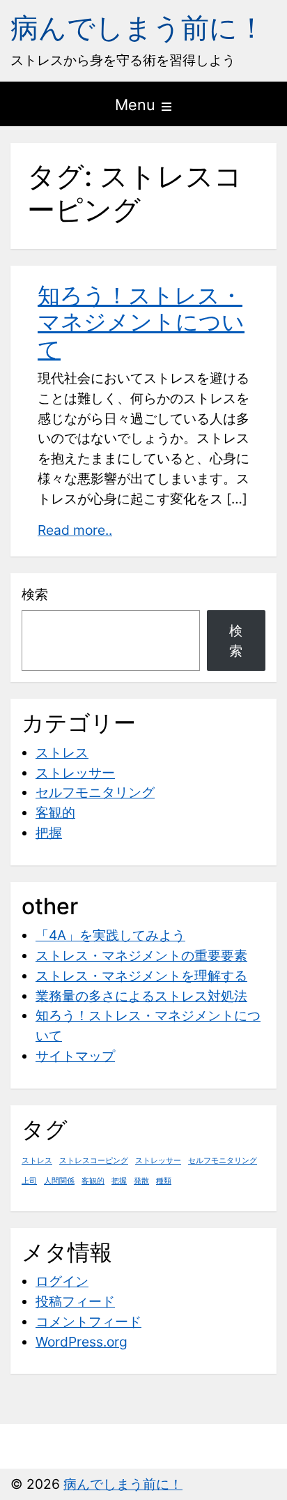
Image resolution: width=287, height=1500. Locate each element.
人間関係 (59, 1180)
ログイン (62, 1281)
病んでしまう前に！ (137, 27)
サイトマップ (75, 1055)
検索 (35, 594)
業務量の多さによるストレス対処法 (141, 995)
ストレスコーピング (93, 1160)
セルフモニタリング (95, 792)
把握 (49, 832)
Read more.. (75, 530)
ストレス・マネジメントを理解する (141, 975)
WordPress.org (81, 1341)
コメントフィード (88, 1321)
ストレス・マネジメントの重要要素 (141, 955)
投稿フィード (75, 1301)
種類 (163, 1180)
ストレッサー (75, 772)
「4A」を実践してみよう (110, 935)
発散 (141, 1180)
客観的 (55, 812)
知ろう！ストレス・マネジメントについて (141, 322)
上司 (29, 1180)
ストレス (62, 752)
